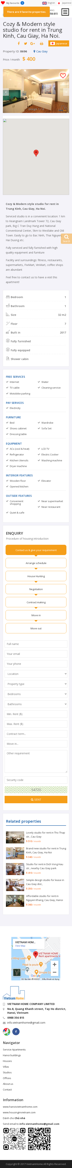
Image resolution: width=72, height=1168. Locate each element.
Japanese (61, 43)
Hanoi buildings (12, 1055)
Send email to (31, 1124)
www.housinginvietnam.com (19, 1112)
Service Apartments (14, 1049)
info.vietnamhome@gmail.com (26, 1022)
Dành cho (14, 1118)
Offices (7, 1078)
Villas (6, 1066)
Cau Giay (42, 51)
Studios (7, 1072)
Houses (7, 1061)
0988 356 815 (50, 13)
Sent (37, 799)
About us (8, 1084)
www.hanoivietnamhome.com (20, 1106)
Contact (7, 1089)
